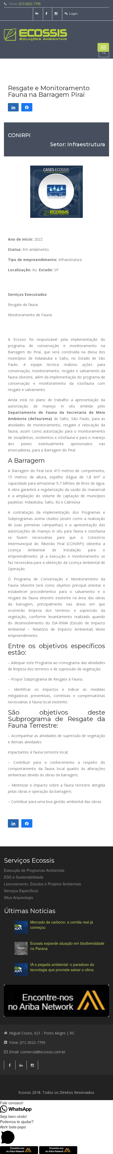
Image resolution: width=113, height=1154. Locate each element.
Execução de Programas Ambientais (34, 870)
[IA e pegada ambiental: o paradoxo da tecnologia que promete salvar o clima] (21, 969)
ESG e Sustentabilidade (23, 877)
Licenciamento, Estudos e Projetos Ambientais (42, 883)
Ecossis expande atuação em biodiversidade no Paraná (67, 946)
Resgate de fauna (23, 304)
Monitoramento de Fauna (30, 314)
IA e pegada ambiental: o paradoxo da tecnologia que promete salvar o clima (62, 967)
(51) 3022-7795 (30, 3)
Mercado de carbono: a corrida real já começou (61, 924)
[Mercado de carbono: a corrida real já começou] (21, 927)
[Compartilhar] (13, 107)
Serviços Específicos (21, 890)
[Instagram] (57, 13)
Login (73, 13)
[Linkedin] (37, 13)
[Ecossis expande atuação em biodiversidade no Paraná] (21, 948)
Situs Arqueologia (18, 897)
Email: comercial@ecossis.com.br (37, 1051)
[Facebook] (47, 13)
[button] (56, 1135)
